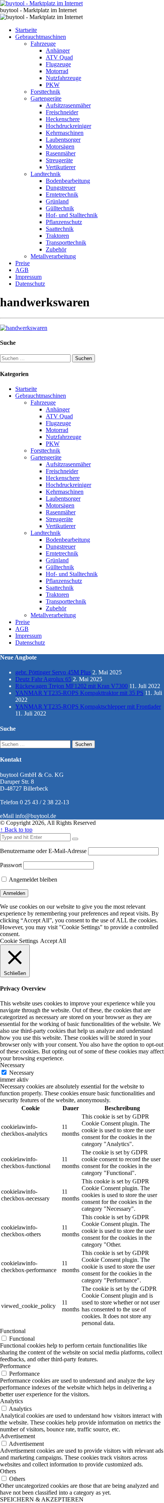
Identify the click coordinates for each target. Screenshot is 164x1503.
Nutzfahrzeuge (63, 78)
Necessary (21, 1072)
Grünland (57, 201)
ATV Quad (59, 57)
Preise (22, 263)
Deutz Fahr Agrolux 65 (43, 679)
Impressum (28, 277)
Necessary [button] (12, 1065)
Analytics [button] (11, 1401)
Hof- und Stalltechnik (72, 215)
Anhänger (58, 50)
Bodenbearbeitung (68, 181)
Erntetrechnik (62, 194)
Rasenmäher (61, 153)
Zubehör (56, 249)
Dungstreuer (61, 187)
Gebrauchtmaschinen (40, 37)
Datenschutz (30, 283)
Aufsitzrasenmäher (68, 105)
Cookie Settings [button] (19, 941)
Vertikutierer (61, 167)
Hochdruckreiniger (68, 126)
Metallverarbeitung (53, 256)
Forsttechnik (45, 91)
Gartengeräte (46, 98)
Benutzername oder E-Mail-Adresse (43, 851)
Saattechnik (60, 229)
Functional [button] (13, 1331)
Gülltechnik (60, 208)
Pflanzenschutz (64, 222)
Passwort (11, 865)
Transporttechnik (66, 242)
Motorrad (57, 71)
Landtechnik (46, 174)
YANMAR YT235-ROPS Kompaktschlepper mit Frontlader (88, 706)
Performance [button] (15, 1366)
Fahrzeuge (43, 43)
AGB (22, 270)
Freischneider (62, 112)
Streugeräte (59, 160)
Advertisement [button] (17, 1436)
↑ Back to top (16, 829)
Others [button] (8, 1471)
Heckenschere (63, 119)
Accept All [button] (53, 941)
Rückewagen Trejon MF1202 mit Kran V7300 (71, 686)
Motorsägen (60, 146)
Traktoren (57, 235)
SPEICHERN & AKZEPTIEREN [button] (42, 1499)
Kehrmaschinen (65, 133)
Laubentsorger (63, 139)
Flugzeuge (58, 64)
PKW (52, 85)
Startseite (26, 30)
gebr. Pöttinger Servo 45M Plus (53, 672)
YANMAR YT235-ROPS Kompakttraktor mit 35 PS (79, 693)
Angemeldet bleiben (32, 879)
